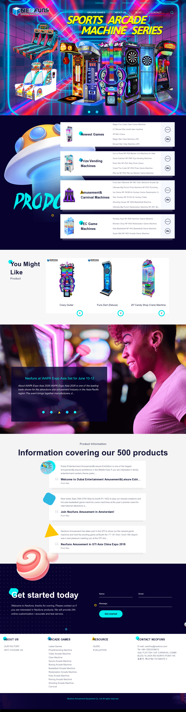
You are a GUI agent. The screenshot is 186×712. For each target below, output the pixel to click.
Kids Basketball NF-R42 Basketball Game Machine (134, 229)
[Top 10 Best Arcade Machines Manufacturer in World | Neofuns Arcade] (31, 11)
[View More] (168, 130)
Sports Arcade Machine (60, 661)
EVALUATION (100, 650)
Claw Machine (55, 658)
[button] (89, 112)
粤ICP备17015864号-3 (156, 659)
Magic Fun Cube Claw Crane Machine (129, 124)
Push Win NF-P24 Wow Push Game (128, 163)
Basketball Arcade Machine (62, 668)
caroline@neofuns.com (156, 646)
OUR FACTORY (12, 646)
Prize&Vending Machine (60, 650)
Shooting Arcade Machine (61, 683)
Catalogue (99, 3)
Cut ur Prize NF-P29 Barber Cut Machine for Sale (134, 153)
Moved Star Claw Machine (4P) (126, 144)
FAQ (173, 3)
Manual (113, 3)
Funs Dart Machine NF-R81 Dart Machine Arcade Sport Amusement (137, 183)
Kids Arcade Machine (59, 676)
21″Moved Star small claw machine (128, 129)
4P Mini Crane (119, 134)
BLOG (138, 13)
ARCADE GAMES (96, 13)
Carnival (53, 687)
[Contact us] (168, 231)
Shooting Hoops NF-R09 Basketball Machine (132, 202)
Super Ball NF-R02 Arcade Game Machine (131, 234)
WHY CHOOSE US (13, 650)
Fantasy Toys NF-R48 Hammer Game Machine (133, 219)
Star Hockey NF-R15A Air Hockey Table (130, 197)
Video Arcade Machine (60, 654)
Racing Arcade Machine (60, 679)
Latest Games (55, 646)
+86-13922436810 (150, 650)
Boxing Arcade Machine (60, 665)
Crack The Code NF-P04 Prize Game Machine (133, 168)
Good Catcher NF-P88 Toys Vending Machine (132, 158)
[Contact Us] (168, 139)
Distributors (145, 3)
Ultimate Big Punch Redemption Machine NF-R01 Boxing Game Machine (137, 207)
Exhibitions (160, 3)
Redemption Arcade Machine (63, 672)
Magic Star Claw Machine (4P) (126, 139)
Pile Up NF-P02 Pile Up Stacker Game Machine (133, 173)
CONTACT (156, 13)
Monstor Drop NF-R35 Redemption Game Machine (135, 224)
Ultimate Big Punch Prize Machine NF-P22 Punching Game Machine (137, 187)
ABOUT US (120, 13)
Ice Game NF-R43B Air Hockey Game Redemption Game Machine (137, 192)
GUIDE (96, 646)
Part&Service (128, 3)
